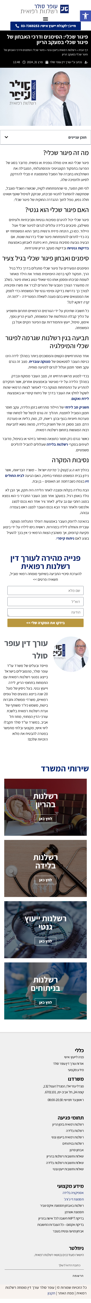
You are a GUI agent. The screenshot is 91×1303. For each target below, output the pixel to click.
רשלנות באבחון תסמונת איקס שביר (62, 1205)
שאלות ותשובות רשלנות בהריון (65, 1156)
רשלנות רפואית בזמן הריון (68, 1124)
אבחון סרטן (77, 1150)
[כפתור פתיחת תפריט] (45, 19)
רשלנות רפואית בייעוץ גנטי (61, 50)
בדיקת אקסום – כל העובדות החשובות (60, 1224)
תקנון (51, 1293)
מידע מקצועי (70, 1185)
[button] (85, 15)
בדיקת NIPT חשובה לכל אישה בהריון (61, 1218)
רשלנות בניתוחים (73, 1143)
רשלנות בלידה (75, 1130)
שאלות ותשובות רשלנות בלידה (65, 1162)
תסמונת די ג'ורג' (74, 1199)
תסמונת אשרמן (74, 1212)
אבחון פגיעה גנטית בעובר (68, 1231)
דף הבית (83, 50)
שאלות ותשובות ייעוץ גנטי (68, 1169)
